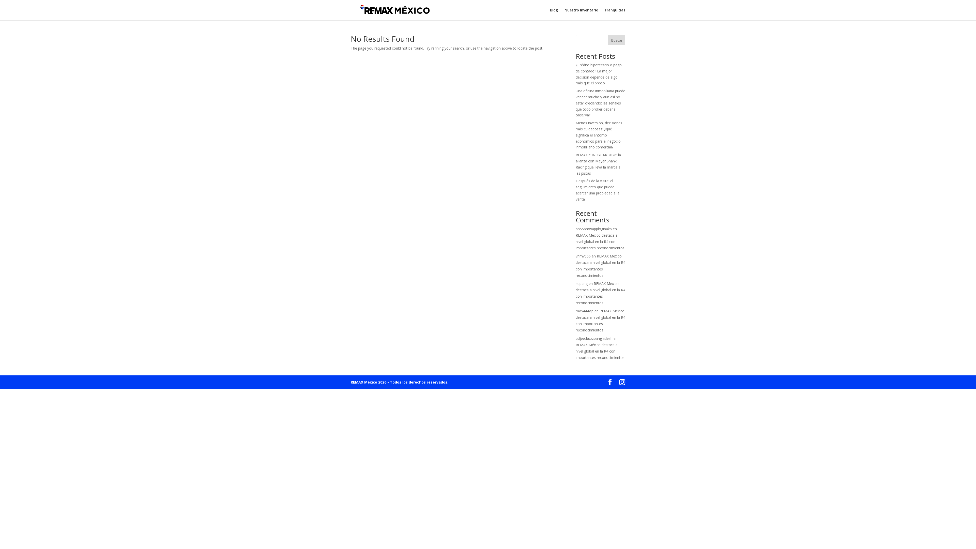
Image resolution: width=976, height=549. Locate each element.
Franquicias (615, 10)
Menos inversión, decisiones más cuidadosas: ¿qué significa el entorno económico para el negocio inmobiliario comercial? (599, 134)
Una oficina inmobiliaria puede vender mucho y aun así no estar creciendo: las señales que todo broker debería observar (600, 102)
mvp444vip (584, 311)
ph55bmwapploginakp (594, 228)
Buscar (616, 40)
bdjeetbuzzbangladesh (594, 338)
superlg (582, 283)
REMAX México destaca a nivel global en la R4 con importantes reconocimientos (600, 241)
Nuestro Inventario (581, 10)
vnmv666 (583, 256)
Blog (554, 10)
